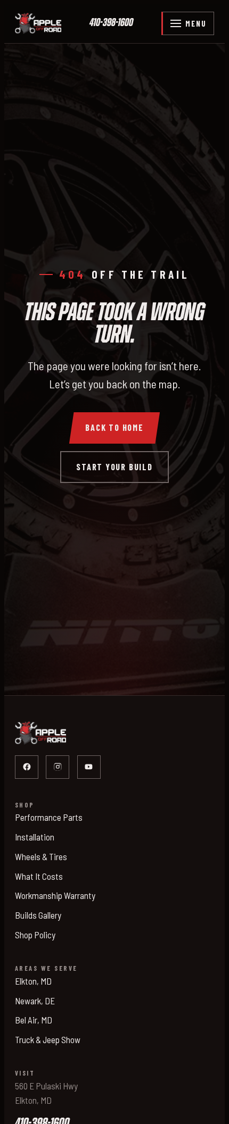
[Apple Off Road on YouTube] (89, 767)
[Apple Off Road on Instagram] (57, 767)
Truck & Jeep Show (47, 1039)
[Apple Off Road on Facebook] (26, 767)
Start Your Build (114, 467)
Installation (34, 836)
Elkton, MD (33, 981)
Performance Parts (49, 817)
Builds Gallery (38, 915)
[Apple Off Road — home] (38, 23)
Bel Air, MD (33, 1019)
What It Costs (39, 876)
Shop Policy (35, 934)
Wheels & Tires (41, 856)
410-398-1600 (111, 23)
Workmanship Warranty (55, 895)
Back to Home (114, 427)
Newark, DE (35, 1000)
